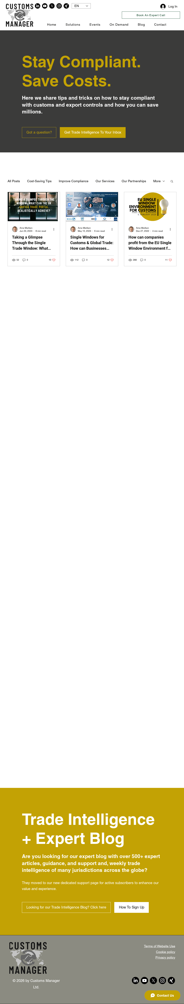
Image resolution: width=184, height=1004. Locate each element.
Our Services (105, 181)
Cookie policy (165, 952)
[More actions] (55, 229)
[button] (172, 181)
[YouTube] (44, 6)
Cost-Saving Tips (39, 181)
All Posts (14, 181)
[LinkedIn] (37, 6)
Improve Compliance (73, 181)
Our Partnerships (134, 181)
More (157, 181)
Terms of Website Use (159, 946)
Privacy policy (165, 957)
